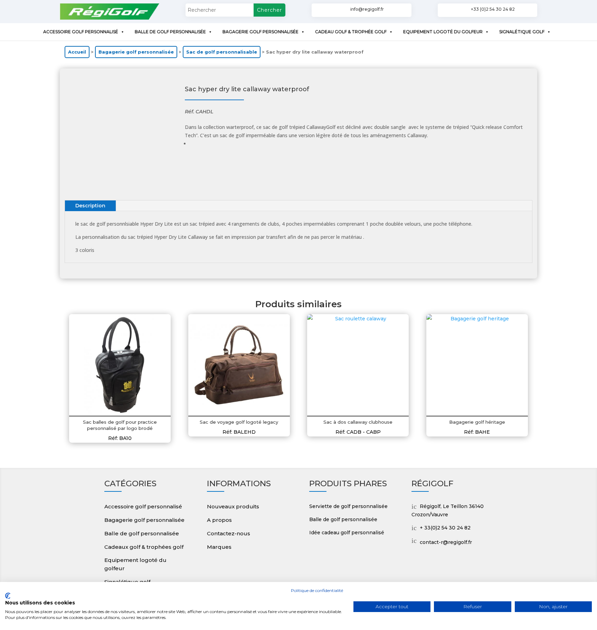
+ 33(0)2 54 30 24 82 (445, 528)
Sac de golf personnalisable (221, 52)
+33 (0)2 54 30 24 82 (493, 9)
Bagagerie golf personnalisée (136, 52)
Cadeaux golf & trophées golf (143, 547)
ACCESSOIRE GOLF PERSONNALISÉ (80, 31)
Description (90, 206)
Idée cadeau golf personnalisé (346, 532)
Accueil (77, 52)
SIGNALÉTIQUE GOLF (521, 31)
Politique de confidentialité (317, 590)
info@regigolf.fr (367, 9)
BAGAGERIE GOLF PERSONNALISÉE (260, 31)
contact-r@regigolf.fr (446, 542)
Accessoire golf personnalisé (143, 506)
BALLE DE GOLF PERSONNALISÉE (170, 31)
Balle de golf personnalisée (141, 533)
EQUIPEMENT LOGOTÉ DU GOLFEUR (443, 31)
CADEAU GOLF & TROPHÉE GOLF (351, 31)
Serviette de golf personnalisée (348, 506)
